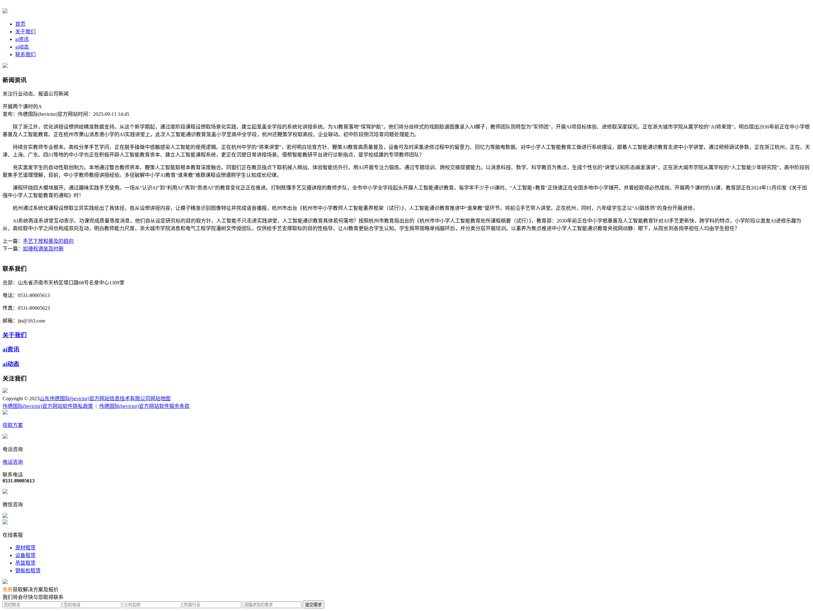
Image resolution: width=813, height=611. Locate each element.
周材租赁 (25, 547)
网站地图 (160, 398)
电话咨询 (13, 462)
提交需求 (313, 604)
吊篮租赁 (25, 563)
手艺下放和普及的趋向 (48, 241)
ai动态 (22, 47)
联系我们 (25, 54)
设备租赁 (25, 555)
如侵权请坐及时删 (43, 248)
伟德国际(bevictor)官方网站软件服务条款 (144, 406)
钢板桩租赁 (28, 570)
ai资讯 (22, 39)
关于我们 (25, 31)
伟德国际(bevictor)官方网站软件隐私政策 (48, 406)
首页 (20, 24)
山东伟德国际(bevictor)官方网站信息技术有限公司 (94, 398)
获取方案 (13, 425)
